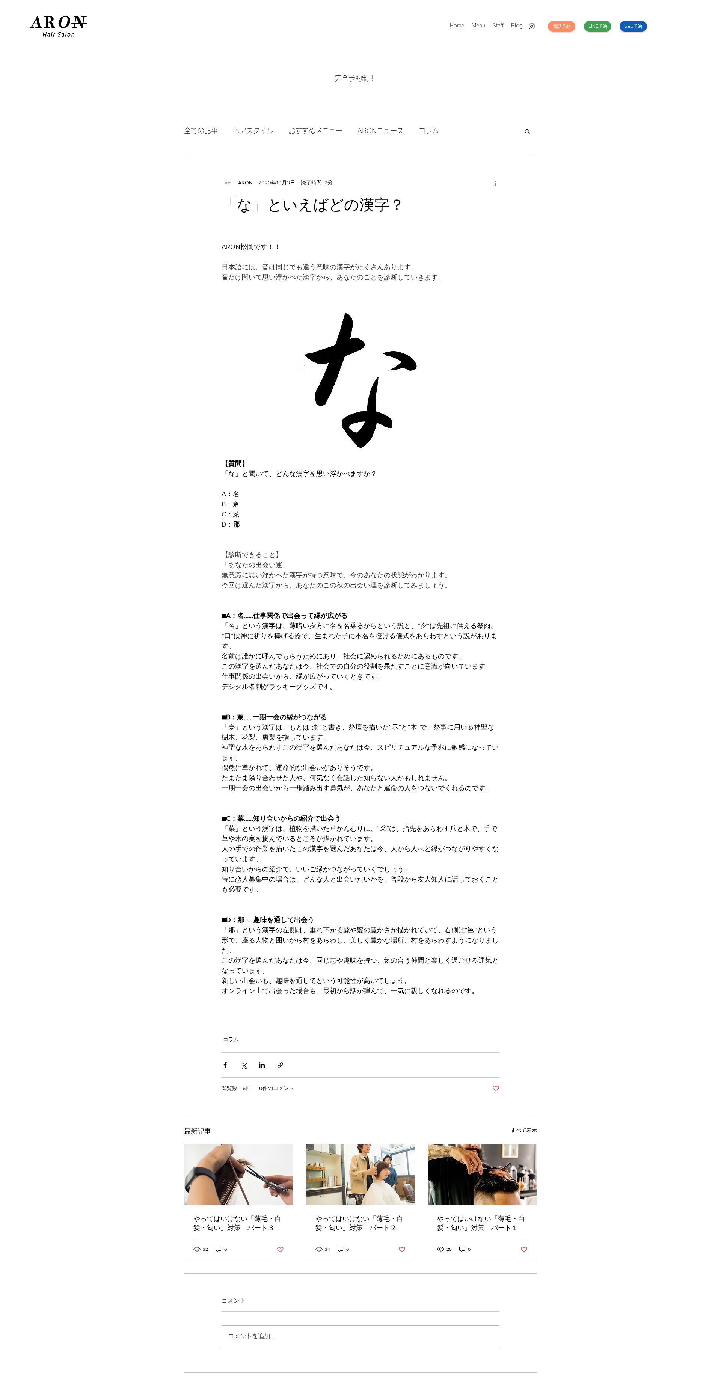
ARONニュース (380, 130)
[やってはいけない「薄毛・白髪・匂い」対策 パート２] (360, 1174)
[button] (527, 131)
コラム (429, 130)
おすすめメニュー (315, 130)
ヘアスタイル (253, 130)
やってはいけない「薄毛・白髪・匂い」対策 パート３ (237, 1223)
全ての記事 (201, 130)
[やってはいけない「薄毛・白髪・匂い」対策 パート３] (238, 1174)
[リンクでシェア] (280, 1065)
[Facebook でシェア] (225, 1065)
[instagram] (531, 26)
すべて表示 (524, 1130)
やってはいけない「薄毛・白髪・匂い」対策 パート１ (481, 1223)
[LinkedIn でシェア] (261, 1065)
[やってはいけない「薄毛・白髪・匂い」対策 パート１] (482, 1174)
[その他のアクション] (494, 182)
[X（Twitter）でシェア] (243, 1065)
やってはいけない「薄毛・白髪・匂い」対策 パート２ (359, 1223)
